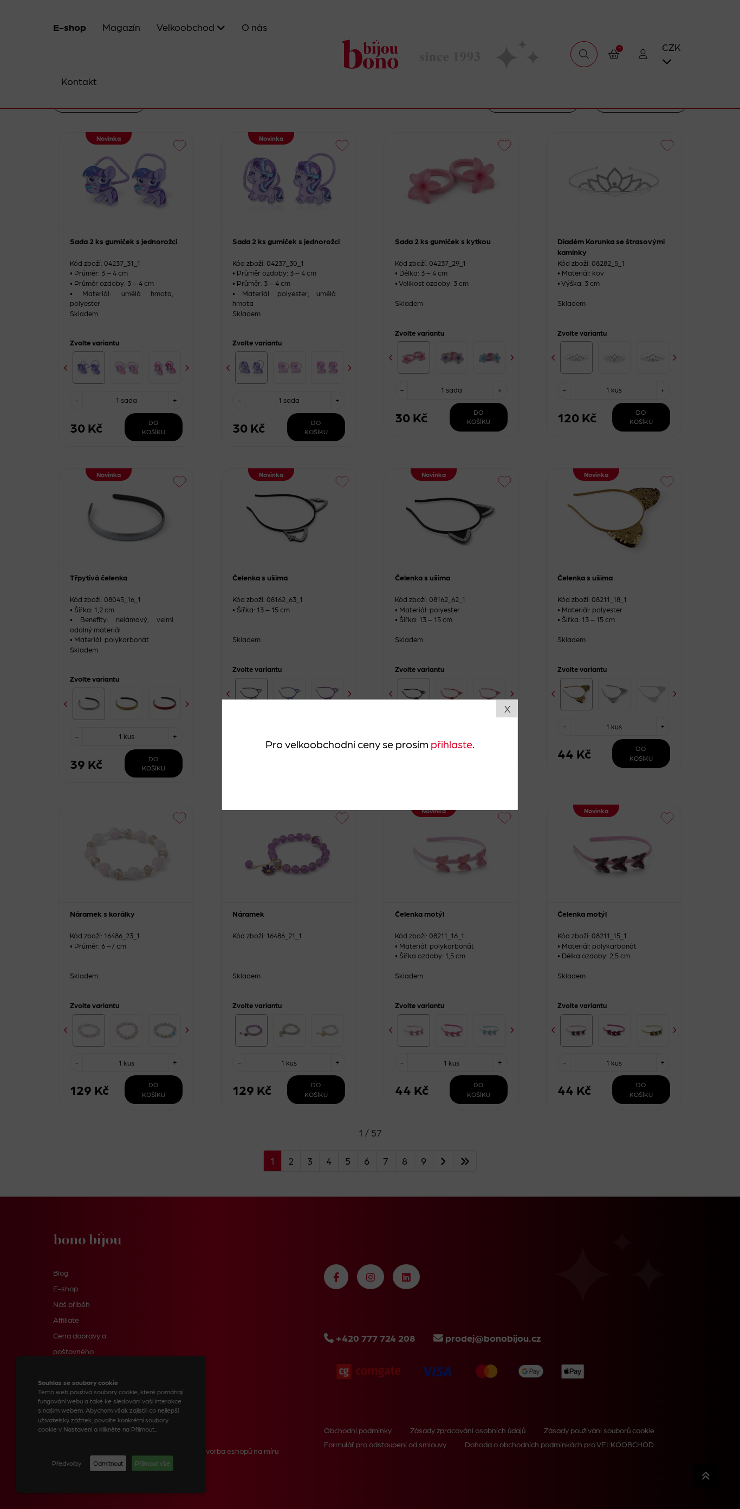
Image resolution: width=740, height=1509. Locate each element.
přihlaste (451, 743)
